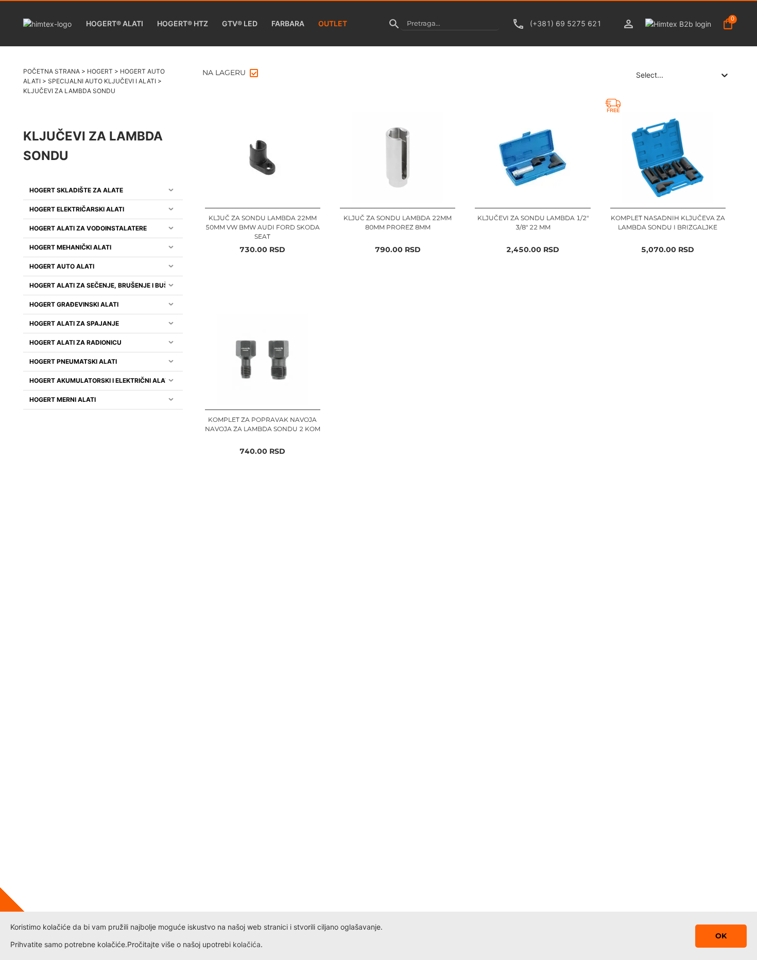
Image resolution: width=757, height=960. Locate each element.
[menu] (103, 295)
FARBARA (287, 23)
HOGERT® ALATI (114, 23)
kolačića (247, 944)
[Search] (394, 23)
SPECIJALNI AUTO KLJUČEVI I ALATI (102, 81)
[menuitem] (103, 190)
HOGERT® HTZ (182, 23)
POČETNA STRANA (51, 71)
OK (721, 935)
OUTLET (332, 23)
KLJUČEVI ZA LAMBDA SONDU (69, 91)
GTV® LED (239, 23)
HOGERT (100, 71)
